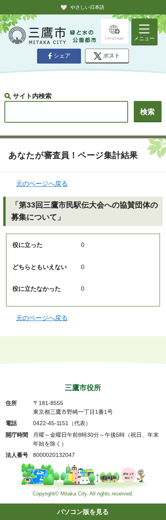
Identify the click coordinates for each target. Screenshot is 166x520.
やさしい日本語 (87, 7)
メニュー (144, 38)
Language (114, 38)
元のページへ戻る (42, 183)
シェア (62, 56)
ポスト (111, 56)
